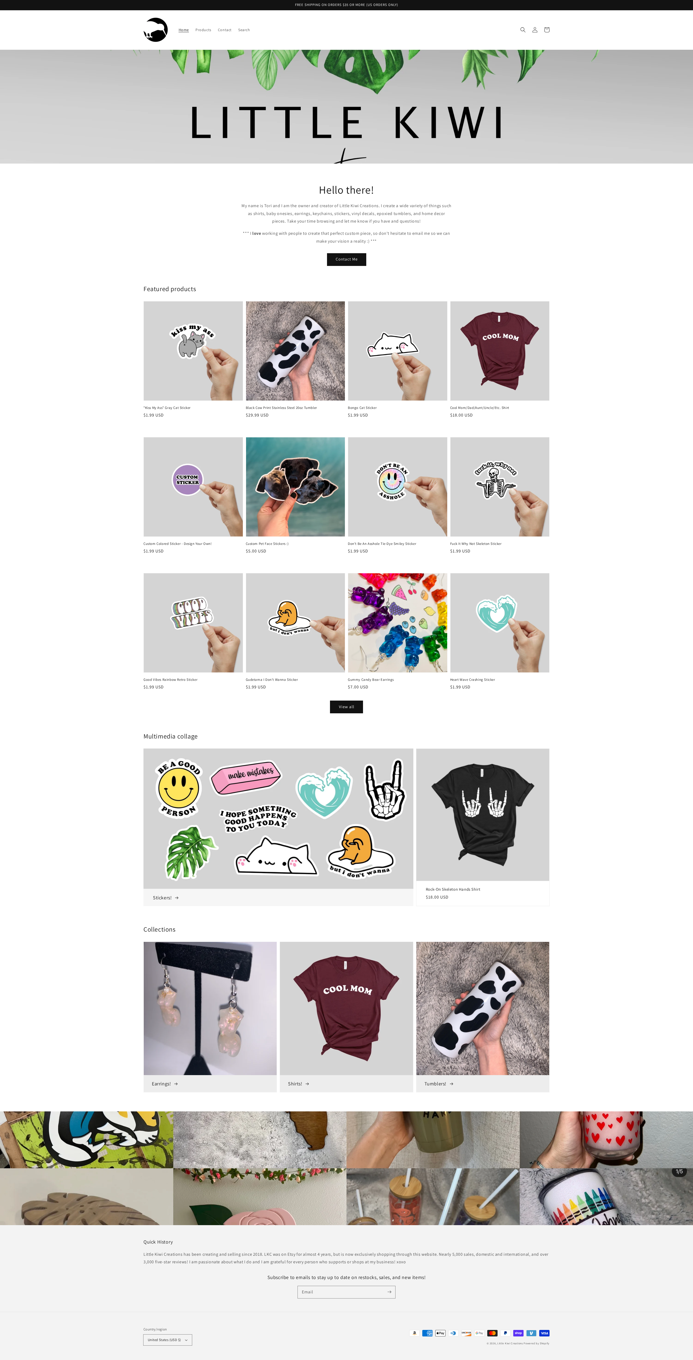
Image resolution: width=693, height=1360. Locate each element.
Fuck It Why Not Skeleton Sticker (476, 543)
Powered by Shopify (537, 1343)
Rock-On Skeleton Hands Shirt (453, 889)
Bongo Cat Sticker (362, 407)
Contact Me (347, 259)
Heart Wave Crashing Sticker (472, 679)
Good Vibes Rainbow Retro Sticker (170, 679)
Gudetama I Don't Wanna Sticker (272, 679)
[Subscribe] (389, 1292)
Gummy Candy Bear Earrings (371, 679)
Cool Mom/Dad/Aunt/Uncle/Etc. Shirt (479, 407)
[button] (523, 30)
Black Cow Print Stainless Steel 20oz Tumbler (281, 407)
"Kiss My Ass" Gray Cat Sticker (167, 407)
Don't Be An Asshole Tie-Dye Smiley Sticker (382, 543)
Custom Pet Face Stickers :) (267, 543)
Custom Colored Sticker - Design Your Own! (177, 543)
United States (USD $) (164, 1340)
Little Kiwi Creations (510, 1343)
